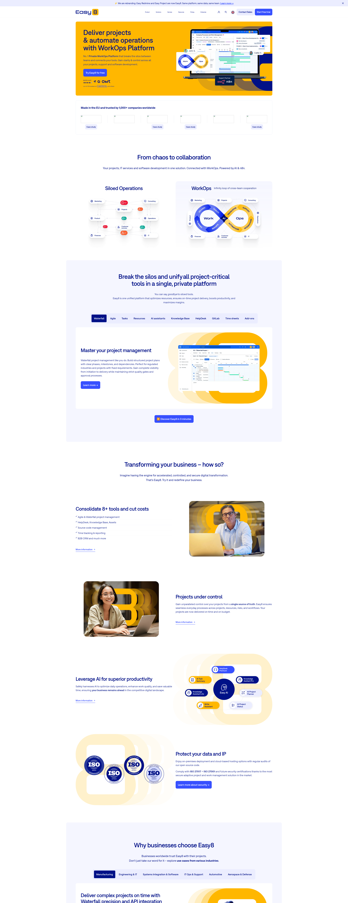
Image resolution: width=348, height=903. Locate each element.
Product (147, 12)
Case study (91, 127)
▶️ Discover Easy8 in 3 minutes (174, 418)
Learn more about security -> (193, 784)
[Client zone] (219, 12)
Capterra (102, 85)
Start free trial (263, 12)
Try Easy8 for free (95, 72)
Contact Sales (245, 12)
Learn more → (227, 3)
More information (84, 549)
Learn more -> (90, 384)
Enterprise (203, 12)
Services (169, 12)
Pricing (192, 12)
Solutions (158, 12)
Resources (181, 12)
